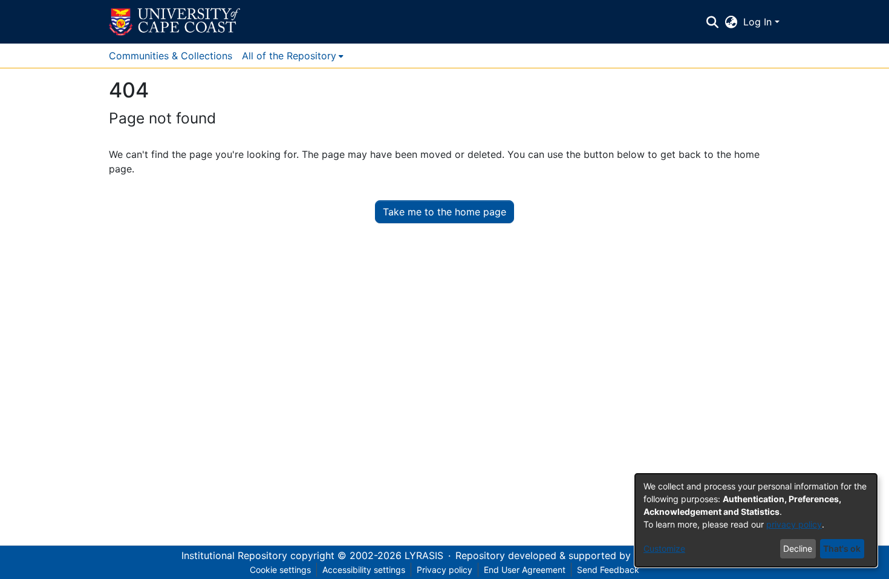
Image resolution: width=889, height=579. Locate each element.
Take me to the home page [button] (444, 212)
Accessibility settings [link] (363, 569)
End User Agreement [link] (524, 569)
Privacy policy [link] (444, 569)
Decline (797, 548)
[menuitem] (293, 56)
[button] (174, 22)
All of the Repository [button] (289, 56)
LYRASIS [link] (424, 555)
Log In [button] (759, 22)
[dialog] (756, 520)
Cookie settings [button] (280, 569)
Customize (664, 548)
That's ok (842, 548)
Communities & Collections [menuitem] (170, 56)
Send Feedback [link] (608, 569)
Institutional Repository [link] (234, 555)
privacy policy (794, 524)
